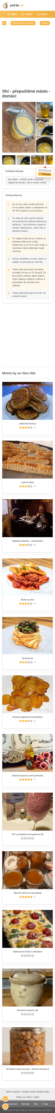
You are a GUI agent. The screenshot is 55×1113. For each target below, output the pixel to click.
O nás (45, 1104)
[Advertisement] (27, 57)
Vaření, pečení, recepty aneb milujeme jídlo (27, 1091)
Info (36, 1104)
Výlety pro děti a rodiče (27, 1097)
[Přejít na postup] (5, 1106)
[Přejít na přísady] (5, 1098)
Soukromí (12, 1104)
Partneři (25, 1104)
